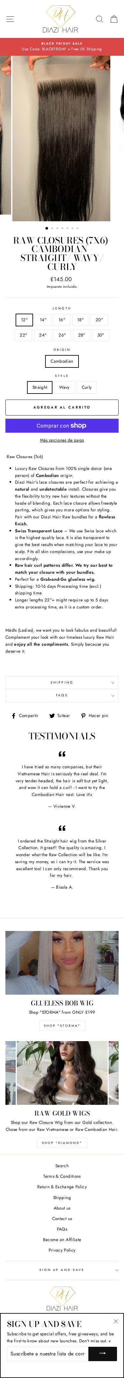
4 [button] (63, 229)
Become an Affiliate (62, 1239)
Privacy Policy (62, 1250)
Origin (62, 349)
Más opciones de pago (62, 440)
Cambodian (62, 361)
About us (62, 1208)
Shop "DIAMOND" (62, 1142)
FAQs (62, 695)
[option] (62, 47)
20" (99, 319)
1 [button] (47, 228)
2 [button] (52, 229)
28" (81, 335)
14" (43, 319)
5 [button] (68, 229)
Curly (87, 387)
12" (24, 319)
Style (62, 375)
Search (62, 1165)
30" (100, 335)
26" (62, 335)
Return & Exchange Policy (62, 1186)
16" (62, 319)
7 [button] (78, 229)
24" (42, 335)
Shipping (62, 682)
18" (80, 319)
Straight (39, 387)
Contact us (62, 1218)
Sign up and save (62, 1270)
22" (23, 335)
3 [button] (57, 229)
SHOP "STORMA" (62, 1025)
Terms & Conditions (61, 1176)
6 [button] (73, 229)
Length (62, 308)
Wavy (64, 387)
